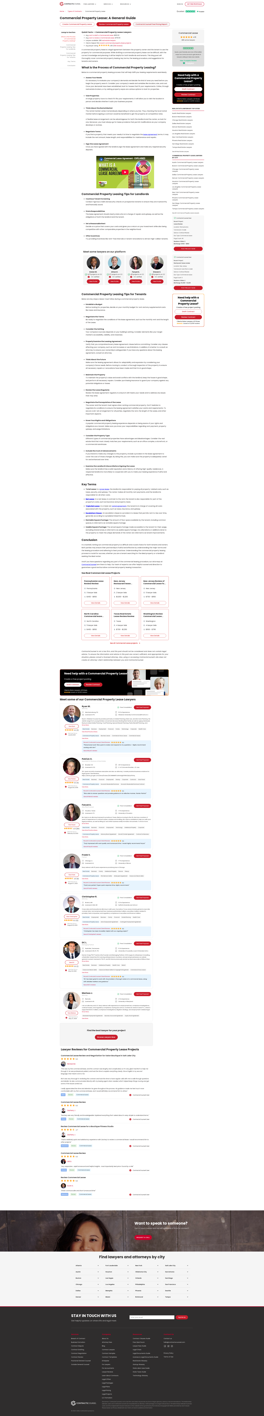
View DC (71, 962)
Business (94, 729)
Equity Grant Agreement (132, 1016)
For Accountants (108, 1368)
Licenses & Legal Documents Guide (145, 1357)
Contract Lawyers (108, 1350)
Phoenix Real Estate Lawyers (182, 140)
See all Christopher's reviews (92, 934)
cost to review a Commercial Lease (101, 38)
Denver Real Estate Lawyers (182, 127)
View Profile (93, 281)
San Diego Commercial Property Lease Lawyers (186, 204)
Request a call (143, 1237)
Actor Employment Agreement (109, 922)
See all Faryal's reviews (91, 846)
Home (62, 11)
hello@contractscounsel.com (174, 1342)
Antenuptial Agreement (120, 876)
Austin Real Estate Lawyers (181, 113)
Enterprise (105, 1361)
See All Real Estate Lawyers (180, 151)
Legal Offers (106, 1379)
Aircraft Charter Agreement (126, 834)
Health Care (142, 729)
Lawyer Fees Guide (139, 1346)
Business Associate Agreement (114, 1016)
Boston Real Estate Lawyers (182, 117)
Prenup (127, 871)
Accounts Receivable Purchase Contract (132, 784)
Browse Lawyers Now (106, 1037)
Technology (125, 729)
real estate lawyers (109, 40)
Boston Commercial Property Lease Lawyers (188, 166)
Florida (64, 1170)
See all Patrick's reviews (91, 796)
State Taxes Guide (139, 1372)
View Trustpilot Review (188, 61)
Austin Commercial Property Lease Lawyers (187, 162)
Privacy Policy (168, 1353)
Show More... (86, 725)
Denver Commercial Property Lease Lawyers (188, 178)
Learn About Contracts (110, 1376)
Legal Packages (107, 1383)
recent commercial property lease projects (115, 43)
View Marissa (72, 1013)
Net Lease (90, 499)
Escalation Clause (94, 513)
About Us (105, 1338)
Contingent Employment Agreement (130, 922)
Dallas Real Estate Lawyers (181, 123)
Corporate (133, 729)
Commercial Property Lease (91, 736)
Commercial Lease (134, 736)
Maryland (65, 1146)
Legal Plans (106, 1387)
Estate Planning (126, 917)
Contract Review (77, 1357)
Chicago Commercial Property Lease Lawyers (185, 170)
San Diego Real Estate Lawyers (183, 144)
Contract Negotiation (79, 1353)
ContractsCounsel (89, 564)
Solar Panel (141, 779)
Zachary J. (71, 1110)
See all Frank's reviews (90, 888)
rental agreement (119, 506)
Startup (118, 779)
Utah (63, 1095)
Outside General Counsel (80, 1364)
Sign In (180, 4)
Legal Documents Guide (141, 1353)
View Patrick (71, 779)
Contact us (168, 1338)
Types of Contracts (75, 11)
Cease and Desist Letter (137, 876)
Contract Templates (109, 1357)
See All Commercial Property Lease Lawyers (185, 213)
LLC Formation (107, 1398)
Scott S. (70, 1186)
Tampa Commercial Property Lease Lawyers (188, 209)
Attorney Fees (107, 1342)
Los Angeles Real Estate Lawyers (183, 134)
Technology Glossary (140, 1376)
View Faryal (71, 825)
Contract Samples (108, 1353)
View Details (95, 603)
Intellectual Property (130, 827)
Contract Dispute (77, 1346)
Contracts (133, 779)
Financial (111, 729)
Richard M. (71, 1064)
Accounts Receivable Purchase (110, 784)
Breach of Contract (78, 1338)
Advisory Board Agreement (108, 834)
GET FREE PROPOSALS (194, 4)
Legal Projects (107, 1394)
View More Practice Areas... (90, 732)
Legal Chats (137, 1350)
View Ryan (72, 726)
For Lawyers (106, 1364)
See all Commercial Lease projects (124, 643)
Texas (63, 1119)
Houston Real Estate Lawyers (182, 130)
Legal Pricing (106, 1390)
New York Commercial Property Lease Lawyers (185, 193)
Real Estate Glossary (140, 1361)
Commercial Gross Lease (119, 736)
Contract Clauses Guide (141, 1338)
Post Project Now (188, 249)
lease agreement (150, 134)
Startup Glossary (139, 1364)
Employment (102, 729)
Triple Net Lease (93, 506)
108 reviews (118, 46)
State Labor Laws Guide (141, 1368)
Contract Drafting (77, 1350)
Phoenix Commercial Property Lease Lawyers (185, 199)
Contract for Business (142, 834)
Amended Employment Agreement (93, 1016)
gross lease (104, 489)
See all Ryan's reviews (90, 751)
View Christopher (71, 916)
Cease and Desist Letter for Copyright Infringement (113, 970)
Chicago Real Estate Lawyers (182, 120)
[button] (87, 1265)
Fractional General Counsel (81, 1361)
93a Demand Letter (106, 876)
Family (118, 729)
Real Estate (86, 729)
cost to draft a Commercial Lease (101, 35)
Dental (123, 965)
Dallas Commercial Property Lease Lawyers (187, 175)
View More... (85, 738)
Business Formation (78, 1342)
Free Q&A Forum (139, 1342)
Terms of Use (168, 1357)
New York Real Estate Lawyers (182, 137)
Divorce (120, 871)
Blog (103, 1346)
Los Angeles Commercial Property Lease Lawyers (186, 188)
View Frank (71, 875)
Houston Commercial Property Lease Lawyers (185, 182)
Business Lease (105, 736)
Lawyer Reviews (107, 1372)
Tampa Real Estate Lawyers (182, 147)
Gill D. (69, 1161)
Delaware (65, 1194)
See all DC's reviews (90, 985)
